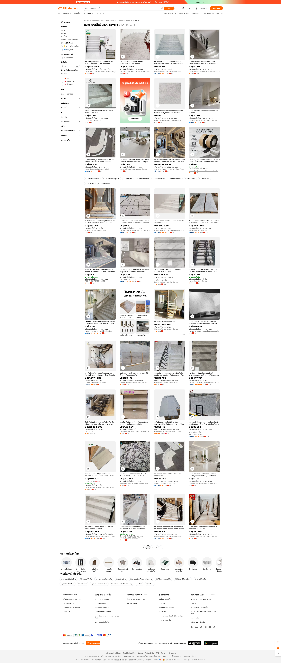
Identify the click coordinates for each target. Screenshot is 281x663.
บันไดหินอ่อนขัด (105, 183)
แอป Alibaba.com (180, 643)
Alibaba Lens (70, 643)
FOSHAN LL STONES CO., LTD (95, 281)
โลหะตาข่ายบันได (143, 178)
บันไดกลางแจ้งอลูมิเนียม (113, 178)
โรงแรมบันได (205, 178)
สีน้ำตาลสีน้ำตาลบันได (183, 579)
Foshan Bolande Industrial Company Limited (169, 230)
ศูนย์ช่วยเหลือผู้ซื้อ (165, 599)
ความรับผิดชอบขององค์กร (71, 607)
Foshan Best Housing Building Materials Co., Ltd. (100, 71)
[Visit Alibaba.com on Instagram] (205, 627)
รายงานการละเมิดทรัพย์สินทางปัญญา (171, 616)
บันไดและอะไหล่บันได (124, 21)
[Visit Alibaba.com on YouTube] (209, 627)
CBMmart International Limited (95, 382)
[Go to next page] (161, 547)
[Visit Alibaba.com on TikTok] (214, 627)
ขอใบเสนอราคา (132, 603)
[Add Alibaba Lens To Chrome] (93, 643)
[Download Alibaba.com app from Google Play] (211, 643)
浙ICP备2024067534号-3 (196, 660)
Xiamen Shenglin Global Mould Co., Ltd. (167, 120)
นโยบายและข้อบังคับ (102, 622)
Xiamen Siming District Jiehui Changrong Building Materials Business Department (135, 431)
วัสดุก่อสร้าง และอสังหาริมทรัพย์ (103, 21)
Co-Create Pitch (68, 603)
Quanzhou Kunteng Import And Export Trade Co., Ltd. (169, 169)
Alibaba (86, 21)
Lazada (140, 653)
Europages (172, 653)
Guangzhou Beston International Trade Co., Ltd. (135, 483)
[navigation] (70, 284)
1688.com (118, 653)
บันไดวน (150, 584)
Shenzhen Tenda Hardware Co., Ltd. (166, 329)
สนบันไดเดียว (191, 178)
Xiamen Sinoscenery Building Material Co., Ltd (204, 71)
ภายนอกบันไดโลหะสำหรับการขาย (142, 579)
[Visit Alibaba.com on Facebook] (192, 627)
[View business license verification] (160, 660)
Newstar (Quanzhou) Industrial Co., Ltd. (167, 71)
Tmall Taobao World (129, 653)
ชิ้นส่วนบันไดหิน (87, 579)
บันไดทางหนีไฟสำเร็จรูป (100, 584)
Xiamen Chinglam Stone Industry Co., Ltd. (203, 120)
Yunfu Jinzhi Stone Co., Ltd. (198, 434)
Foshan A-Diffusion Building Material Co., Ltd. (204, 382)
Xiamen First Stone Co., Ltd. (198, 230)
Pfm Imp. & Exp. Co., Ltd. (93, 120)
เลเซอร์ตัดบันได (201, 579)
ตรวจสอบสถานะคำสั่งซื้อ (199, 607)
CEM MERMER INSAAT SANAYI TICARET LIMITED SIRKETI (169, 431)
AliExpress (109, 653)
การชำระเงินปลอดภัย (102, 599)
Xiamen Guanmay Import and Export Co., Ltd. (135, 230)
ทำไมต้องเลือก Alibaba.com (72, 599)
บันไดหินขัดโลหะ (176, 178)
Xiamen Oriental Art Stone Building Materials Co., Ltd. (135, 71)
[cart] (190, 9)
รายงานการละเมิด (165, 620)
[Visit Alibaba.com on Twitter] (201, 627)
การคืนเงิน (162, 612)
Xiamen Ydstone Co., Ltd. (128, 279)
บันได (140, 584)
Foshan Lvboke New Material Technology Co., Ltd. (100, 487)
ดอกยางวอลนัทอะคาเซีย (105, 579)
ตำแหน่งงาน (67, 612)
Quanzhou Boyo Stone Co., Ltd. (95, 230)
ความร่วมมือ (195, 618)
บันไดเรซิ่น (129, 178)
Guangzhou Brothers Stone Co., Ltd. (166, 382)
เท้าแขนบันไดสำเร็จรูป (69, 579)
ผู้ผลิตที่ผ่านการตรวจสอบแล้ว (136, 599)
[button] (161, 8)
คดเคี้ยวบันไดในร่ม (68, 584)
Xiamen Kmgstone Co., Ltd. (198, 281)
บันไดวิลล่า (83, 584)
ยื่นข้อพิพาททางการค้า (166, 607)
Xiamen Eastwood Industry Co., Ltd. (97, 169)
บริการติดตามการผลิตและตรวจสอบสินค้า (107, 617)
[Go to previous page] (144, 547)
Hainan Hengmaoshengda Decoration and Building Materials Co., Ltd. (204, 331)
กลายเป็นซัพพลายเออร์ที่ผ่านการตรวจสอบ (203, 613)
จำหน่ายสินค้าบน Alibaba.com (201, 599)
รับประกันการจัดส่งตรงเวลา (104, 607)
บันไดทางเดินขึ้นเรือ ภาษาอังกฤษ (122, 584)
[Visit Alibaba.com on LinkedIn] (196, 627)
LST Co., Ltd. (89, 431)
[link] (278, 642)
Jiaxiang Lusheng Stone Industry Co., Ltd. (134, 382)
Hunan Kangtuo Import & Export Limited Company (204, 171)
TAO (157, 653)
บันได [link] (137, 21)
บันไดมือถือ (91, 183)
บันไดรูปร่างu (122, 579)
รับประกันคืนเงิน (100, 603)
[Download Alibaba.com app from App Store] (194, 643)
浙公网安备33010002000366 (176, 660)
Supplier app (148, 643)
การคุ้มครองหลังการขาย (103, 612)
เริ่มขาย (193, 603)
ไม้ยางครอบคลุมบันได (164, 579)
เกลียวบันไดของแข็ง (93, 178)
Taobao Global (149, 653)
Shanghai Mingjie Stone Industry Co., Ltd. (133, 169)
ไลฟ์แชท (162, 603)
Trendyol (164, 653)
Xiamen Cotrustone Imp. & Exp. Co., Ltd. (98, 331)
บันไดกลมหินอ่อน (160, 178)
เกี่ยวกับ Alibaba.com (70, 595)
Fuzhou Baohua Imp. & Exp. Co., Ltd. (166, 282)
